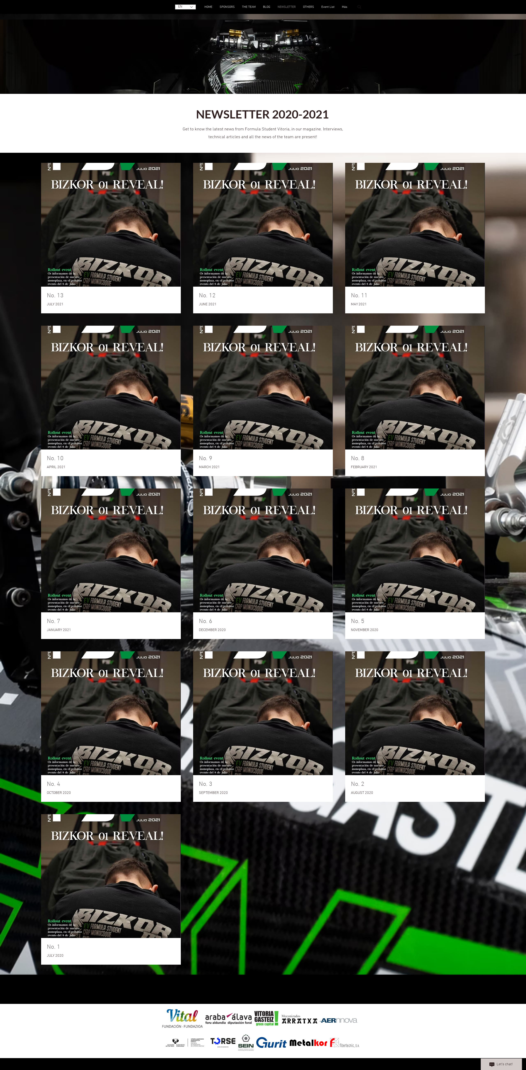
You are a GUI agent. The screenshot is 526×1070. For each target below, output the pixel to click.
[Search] (359, 7)
